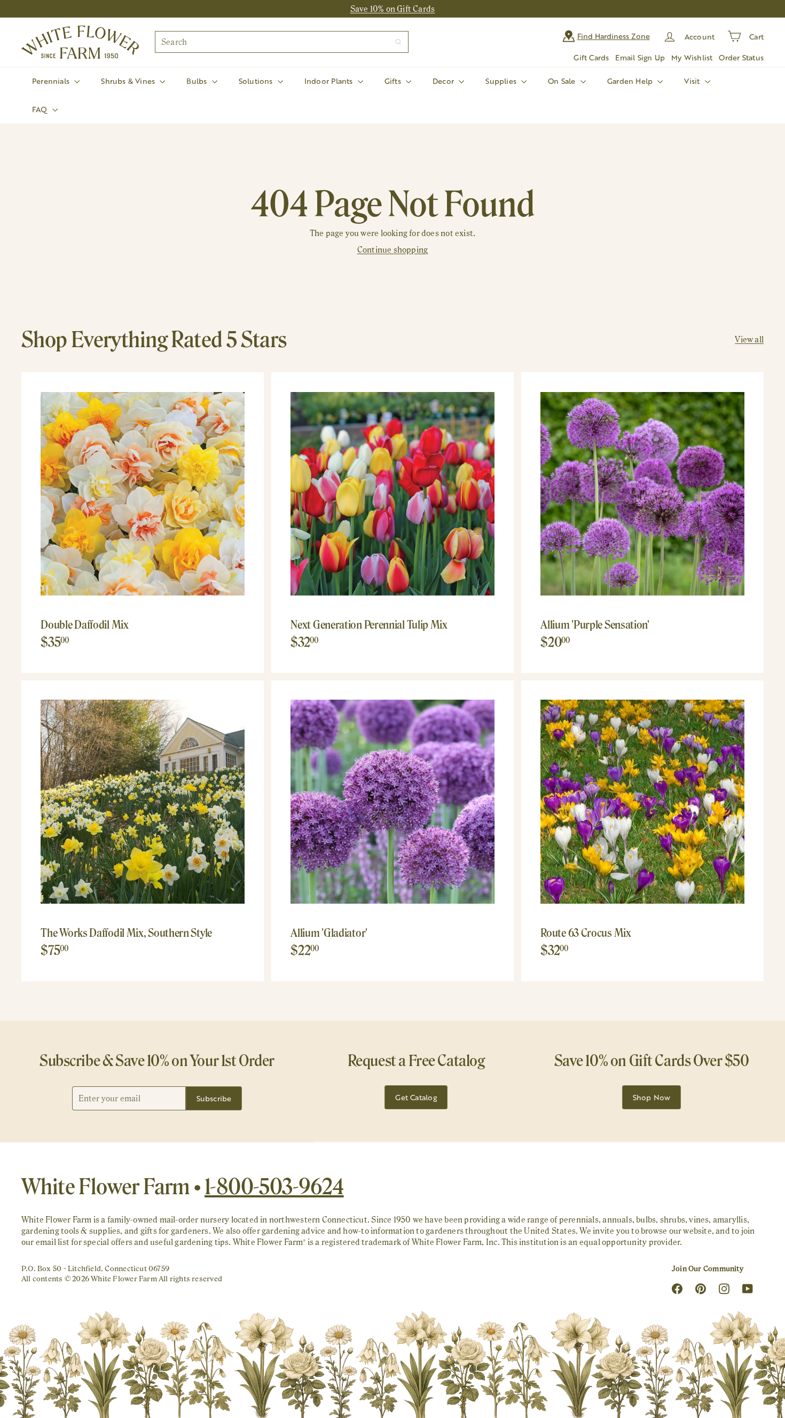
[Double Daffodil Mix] (142, 522)
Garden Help (631, 81)
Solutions (257, 81)
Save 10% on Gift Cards (392, 8)
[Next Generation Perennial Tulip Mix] (392, 522)
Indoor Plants (329, 81)
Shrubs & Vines (129, 81)
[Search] (398, 42)
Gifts (393, 81)
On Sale (563, 81)
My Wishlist (691, 57)
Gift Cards (591, 57)
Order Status (741, 57)
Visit (693, 81)
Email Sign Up (640, 57)
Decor (444, 81)
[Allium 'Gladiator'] (392, 830)
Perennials (52, 81)
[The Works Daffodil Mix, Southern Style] (142, 830)
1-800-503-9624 (274, 1186)
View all (749, 339)
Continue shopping (392, 249)
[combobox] (282, 42)
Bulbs (197, 81)
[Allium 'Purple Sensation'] (642, 522)
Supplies (502, 81)
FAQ (41, 109)
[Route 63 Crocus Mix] (642, 830)
